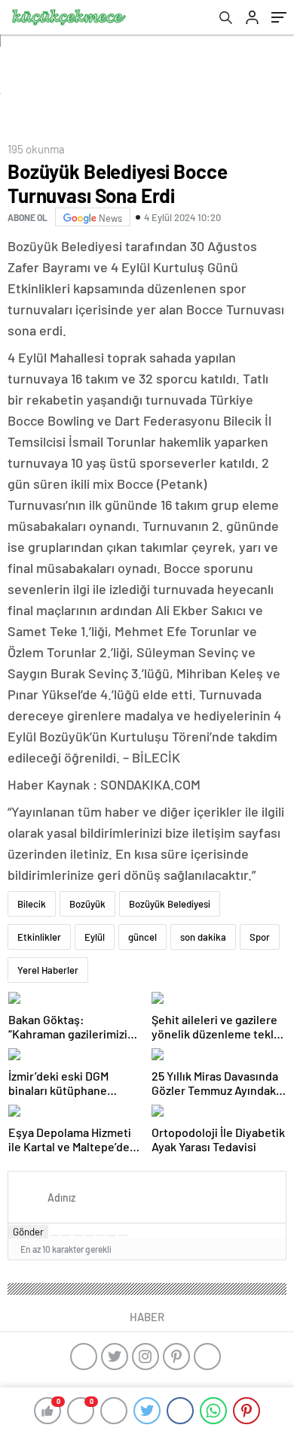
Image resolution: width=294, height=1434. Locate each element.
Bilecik (31, 904)
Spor (260, 937)
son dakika (203, 937)
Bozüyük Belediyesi (169, 904)
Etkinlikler (39, 937)
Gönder (28, 1232)
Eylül (94, 937)
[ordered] (88, 1235)
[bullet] (100, 1235)
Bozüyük (87, 904)
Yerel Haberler (47, 970)
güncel (142, 937)
